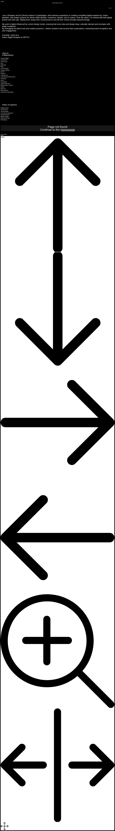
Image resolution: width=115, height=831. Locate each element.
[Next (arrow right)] (2, 135)
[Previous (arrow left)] (1, 135)
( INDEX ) (2, 1)
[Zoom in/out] (6, 134)
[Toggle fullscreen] (4, 134)
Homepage (68, 129)
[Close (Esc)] (1, 134)
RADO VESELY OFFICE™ (57, 2)
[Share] (2, 134)
